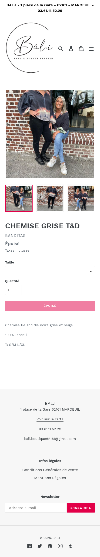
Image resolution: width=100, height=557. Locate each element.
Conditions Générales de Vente (50, 470)
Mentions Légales (50, 478)
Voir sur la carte (50, 419)
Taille (9, 262)
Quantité (12, 281)
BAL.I (50, 403)
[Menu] (91, 48)
